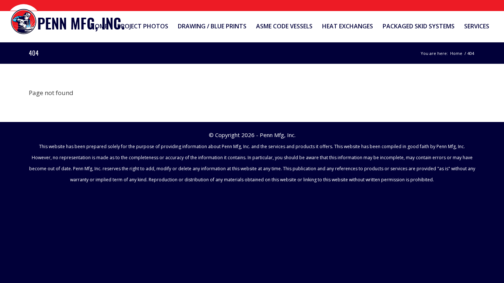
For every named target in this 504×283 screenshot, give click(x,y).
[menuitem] (99, 26)
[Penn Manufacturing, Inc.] (68, 19)
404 (34, 53)
